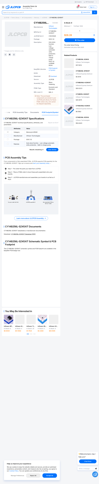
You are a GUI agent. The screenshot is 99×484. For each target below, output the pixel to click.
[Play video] (31, 199)
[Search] (94, 12)
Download (53, 76)
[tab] (20, 112)
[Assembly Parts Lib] (13, 7)
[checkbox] (8, 132)
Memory (36, 17)
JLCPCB (6, 17)
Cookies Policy (13, 471)
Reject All (33, 475)
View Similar (52, 149)
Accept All (49, 475)
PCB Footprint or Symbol (53, 69)
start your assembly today (41, 163)
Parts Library (15, 17)
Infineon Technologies (33, 136)
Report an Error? (53, 122)
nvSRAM (44, 17)
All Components (27, 17)
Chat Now (87, 461)
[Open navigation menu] (3, 7)
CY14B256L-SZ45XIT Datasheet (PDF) (23, 234)
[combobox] (40, 12)
